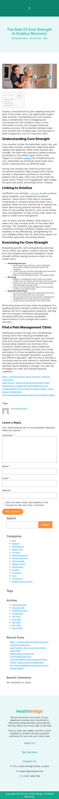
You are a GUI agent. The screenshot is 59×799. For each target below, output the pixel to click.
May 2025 (16, 622)
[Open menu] (29, 8)
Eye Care (16, 552)
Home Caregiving (20, 558)
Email (6, 478)
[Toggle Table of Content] (18, 95)
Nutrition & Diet (18, 564)
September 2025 (19, 610)
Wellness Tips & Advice (22, 581)
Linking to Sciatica (7, 101)
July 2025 (16, 616)
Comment (8, 435)
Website (6, 490)
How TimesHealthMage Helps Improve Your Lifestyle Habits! (28, 395)
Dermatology (18, 546)
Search (45, 524)
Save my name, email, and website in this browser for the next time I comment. (26, 503)
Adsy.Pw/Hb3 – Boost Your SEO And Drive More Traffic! (26, 383)
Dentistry (16, 543)
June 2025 (16, 619)
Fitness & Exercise (20, 555)
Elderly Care (17, 549)
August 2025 (17, 613)
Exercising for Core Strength (8, 103)
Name (6, 466)
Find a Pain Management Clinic (9, 105)
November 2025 (19, 605)
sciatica (27, 158)
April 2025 (16, 625)
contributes (34, 193)
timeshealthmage (20, 38)
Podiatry (15, 570)
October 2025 (18, 607)
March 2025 (17, 628)
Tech (14, 575)
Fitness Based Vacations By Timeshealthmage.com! (25, 386)
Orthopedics (17, 567)
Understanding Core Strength (8, 99)
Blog (45, 38)
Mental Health (18, 561)
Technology (17, 578)
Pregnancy (17, 573)
